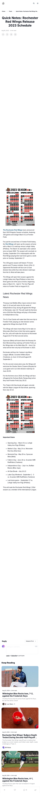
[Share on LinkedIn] (15, 34)
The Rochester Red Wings (12, 230)
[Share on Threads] (11, 34)
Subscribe (14, 655)
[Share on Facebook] (3, 34)
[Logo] (3, 3)
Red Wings (10, 244)
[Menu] (37, 3)
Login (8, 655)
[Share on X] (7, 34)
